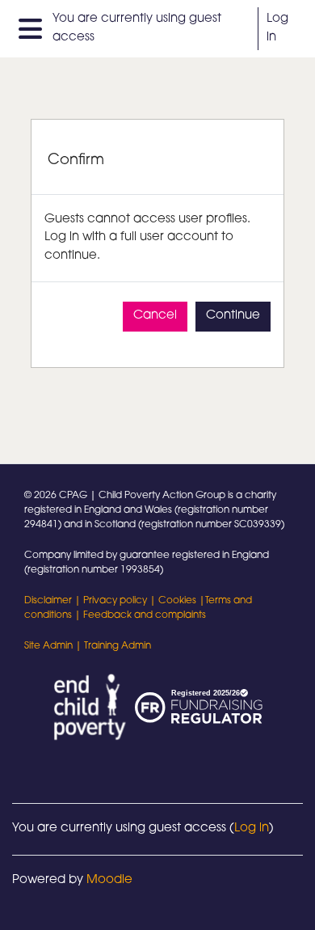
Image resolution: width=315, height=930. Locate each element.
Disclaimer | (53, 601)
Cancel (155, 316)
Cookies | (181, 601)
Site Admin (48, 646)
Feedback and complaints (144, 615)
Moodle (109, 880)
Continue (233, 316)
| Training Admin (112, 646)
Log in (277, 28)
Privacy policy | (120, 601)
